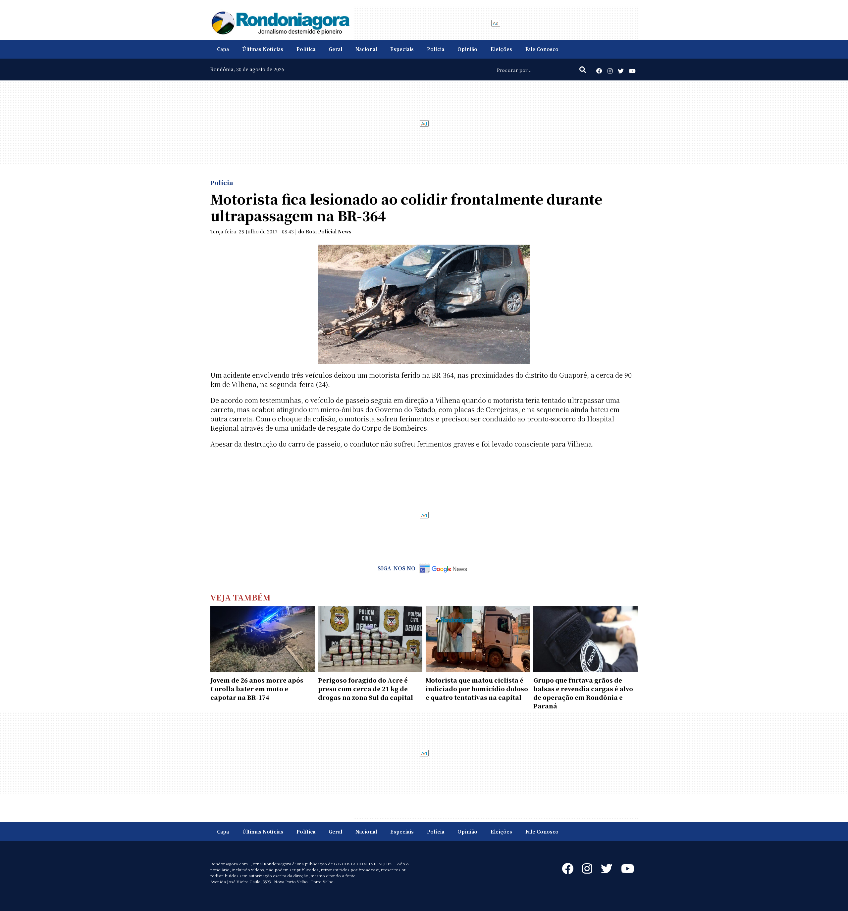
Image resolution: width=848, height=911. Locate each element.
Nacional (366, 49)
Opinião (467, 49)
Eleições (501, 49)
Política (305, 49)
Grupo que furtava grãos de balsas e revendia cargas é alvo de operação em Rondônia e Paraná (583, 693)
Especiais (402, 49)
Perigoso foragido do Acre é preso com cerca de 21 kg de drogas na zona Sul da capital (365, 688)
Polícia (435, 49)
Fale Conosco (541, 49)
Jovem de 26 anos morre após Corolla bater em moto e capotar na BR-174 (256, 688)
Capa (223, 49)
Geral (335, 49)
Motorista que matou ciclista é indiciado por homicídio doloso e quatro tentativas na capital (477, 688)
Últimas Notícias (262, 49)
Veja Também (240, 597)
